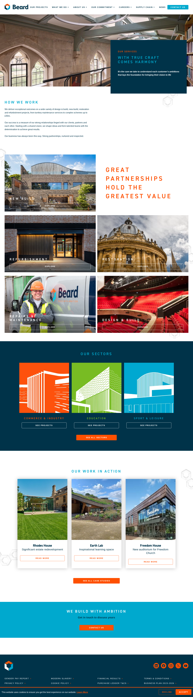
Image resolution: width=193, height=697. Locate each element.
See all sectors (96, 437)
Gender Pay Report (18, 678)
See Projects (44, 425)
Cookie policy (61, 683)
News (162, 7)
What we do (60, 7)
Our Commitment (103, 7)
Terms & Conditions (158, 678)
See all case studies (96, 581)
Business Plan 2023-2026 (160, 683)
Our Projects (39, 7)
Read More (42, 558)
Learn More (82, 692)
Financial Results (110, 678)
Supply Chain (145, 7)
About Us (80, 7)
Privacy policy (15, 683)
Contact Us (178, 7)
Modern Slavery (62, 678)
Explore (50, 206)
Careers (125, 7)
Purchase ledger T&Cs (113, 683)
